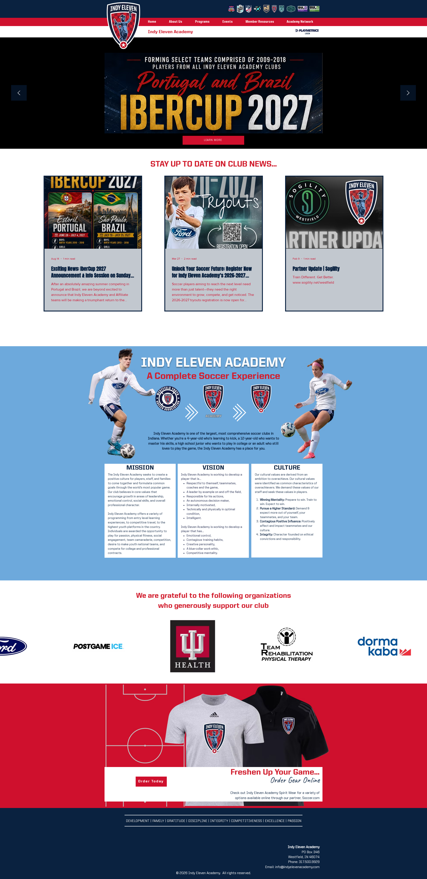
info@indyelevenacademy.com (297, 867)
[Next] (408, 93)
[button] (179, 22)
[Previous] (19, 93)
